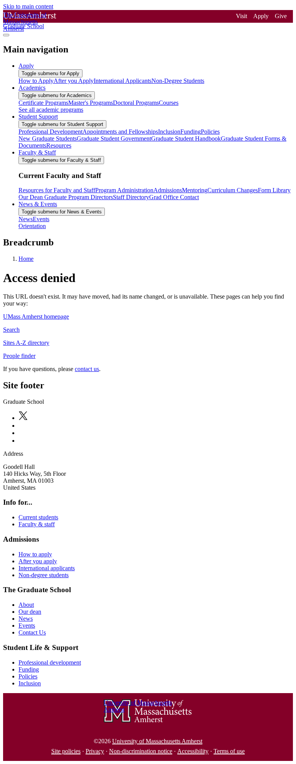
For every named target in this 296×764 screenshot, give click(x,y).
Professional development (49, 662)
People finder (19, 356)
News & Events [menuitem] (37, 204)
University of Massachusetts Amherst (157, 741)
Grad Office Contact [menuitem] (174, 197)
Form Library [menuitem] (274, 190)
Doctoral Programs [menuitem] (136, 102)
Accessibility (193, 751)
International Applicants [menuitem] (122, 80)
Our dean (29, 611)
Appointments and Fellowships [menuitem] (120, 131)
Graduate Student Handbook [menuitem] (186, 138)
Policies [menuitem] (210, 131)
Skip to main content (28, 6)
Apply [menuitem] (26, 65)
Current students (38, 517)
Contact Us (32, 632)
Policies (27, 676)
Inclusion (29, 683)
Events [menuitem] (41, 219)
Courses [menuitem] (168, 102)
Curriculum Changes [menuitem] (232, 190)
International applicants (46, 568)
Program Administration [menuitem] (124, 190)
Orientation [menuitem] (32, 226)
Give (281, 16)
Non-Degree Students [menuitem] (177, 80)
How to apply (35, 554)
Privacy (95, 751)
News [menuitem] (25, 219)
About (26, 604)
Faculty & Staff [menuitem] (37, 152)
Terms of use (229, 751)
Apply (261, 16)
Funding (28, 669)
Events (26, 625)
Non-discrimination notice (140, 751)
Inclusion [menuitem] (169, 131)
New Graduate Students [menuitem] (47, 138)
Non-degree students (43, 575)
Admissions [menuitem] (167, 190)
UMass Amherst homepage (36, 316)
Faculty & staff (36, 524)
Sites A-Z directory (26, 342)
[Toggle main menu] (6, 35)
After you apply (37, 561)
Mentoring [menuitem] (194, 190)
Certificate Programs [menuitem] (43, 102)
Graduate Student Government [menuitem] (114, 138)
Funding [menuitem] (190, 131)
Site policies (66, 751)
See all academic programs (50, 109)
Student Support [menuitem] (38, 116)
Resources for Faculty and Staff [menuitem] (56, 190)
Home (26, 258)
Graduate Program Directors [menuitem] (78, 197)
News (25, 618)
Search (11, 329)
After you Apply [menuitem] (74, 80)
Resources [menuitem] (58, 145)
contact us (87, 369)
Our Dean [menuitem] (30, 197)
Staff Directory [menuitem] (131, 197)
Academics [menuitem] (31, 87)
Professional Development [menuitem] (50, 131)
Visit (241, 16)
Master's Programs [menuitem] (90, 102)
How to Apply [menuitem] (36, 80)
